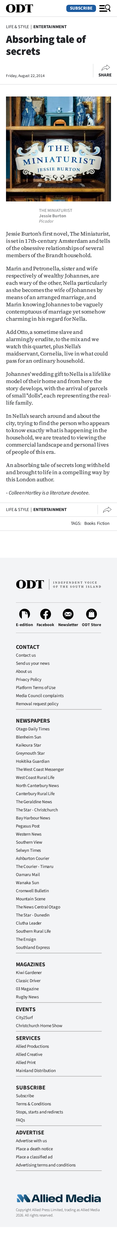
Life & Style (17, 27)
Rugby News (27, 997)
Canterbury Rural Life (35, 794)
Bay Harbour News (33, 818)
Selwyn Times (28, 850)
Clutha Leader (28, 923)
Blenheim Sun (28, 737)
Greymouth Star (30, 753)
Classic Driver (28, 981)
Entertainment (50, 27)
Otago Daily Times (32, 729)
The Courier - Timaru (34, 866)
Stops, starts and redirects (39, 1112)
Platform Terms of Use (36, 688)
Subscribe (81, 8)
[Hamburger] (105, 8)
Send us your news (32, 663)
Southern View (29, 842)
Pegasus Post (28, 826)
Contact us (26, 655)
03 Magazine (27, 989)
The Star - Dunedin (33, 915)
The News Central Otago (38, 907)
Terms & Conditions (33, 1104)
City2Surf (24, 1018)
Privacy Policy (28, 679)
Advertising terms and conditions (46, 1165)
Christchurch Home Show (39, 1026)
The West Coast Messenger (40, 769)
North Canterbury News (37, 786)
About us (24, 671)
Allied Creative (29, 1054)
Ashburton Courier (32, 858)
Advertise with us (31, 1141)
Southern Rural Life (33, 931)
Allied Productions (32, 1046)
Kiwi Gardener (29, 973)
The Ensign (26, 939)
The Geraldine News (34, 802)
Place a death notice (34, 1149)
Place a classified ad (34, 1157)
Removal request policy (37, 704)
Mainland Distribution (36, 1071)
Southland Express (33, 947)
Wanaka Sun (27, 883)
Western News (28, 834)
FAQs (20, 1120)
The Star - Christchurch (37, 810)
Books (89, 523)
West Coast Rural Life (35, 777)
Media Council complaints (39, 696)
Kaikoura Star (28, 745)
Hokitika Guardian (32, 761)
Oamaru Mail (28, 875)
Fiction (103, 523)
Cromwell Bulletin (32, 891)
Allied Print (26, 1062)
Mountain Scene (30, 899)
